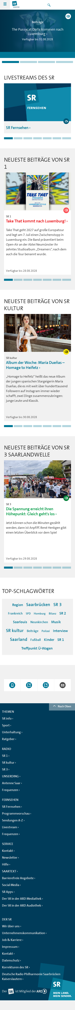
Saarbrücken (38, 604)
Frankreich (15, 613)
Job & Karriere (12, 940)
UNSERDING (10, 776)
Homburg (40, 613)
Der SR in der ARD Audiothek (21, 906)
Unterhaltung (11, 732)
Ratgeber (8, 739)
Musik (56, 622)
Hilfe (5, 864)
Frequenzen (10, 790)
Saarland (18, 639)
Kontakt (7, 851)
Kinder (49, 639)
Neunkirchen (39, 622)
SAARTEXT (9, 871)
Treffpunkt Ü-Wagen (37, 648)
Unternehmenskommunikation (23, 933)
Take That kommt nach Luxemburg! (36, 221)
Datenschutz (10, 960)
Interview (60, 630)
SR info (7, 719)
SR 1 (60, 639)
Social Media (10, 885)
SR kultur (15, 630)
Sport (6, 725)
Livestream (9, 827)
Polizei (46, 631)
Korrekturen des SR (15, 967)
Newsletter (9, 858)
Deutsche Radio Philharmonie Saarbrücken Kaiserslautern (31, 976)
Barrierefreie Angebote (18, 878)
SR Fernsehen (17, 127)
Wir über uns (11, 926)
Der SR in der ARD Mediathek (21, 899)
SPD (28, 613)
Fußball (35, 640)
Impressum (10, 947)
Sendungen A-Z (12, 820)
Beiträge (32, 631)
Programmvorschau (16, 814)
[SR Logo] (16, 5)
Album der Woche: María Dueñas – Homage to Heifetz (35, 365)
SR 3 (57, 604)
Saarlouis (20, 622)
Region (17, 604)
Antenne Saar (11, 783)
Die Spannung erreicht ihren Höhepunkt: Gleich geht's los (30, 511)
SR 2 (62, 613)
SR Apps (7, 892)
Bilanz (52, 613)
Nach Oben (64, 706)
